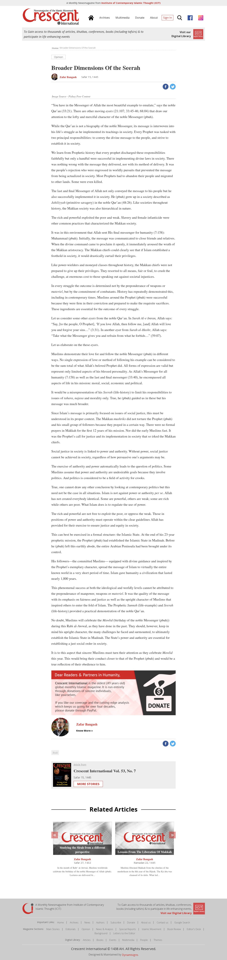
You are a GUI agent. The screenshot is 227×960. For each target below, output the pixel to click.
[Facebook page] (189, 17)
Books (100, 940)
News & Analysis (104, 929)
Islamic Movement (151, 929)
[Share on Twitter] (172, 86)
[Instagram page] (200, 17)
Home (60, 922)
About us (146, 922)
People (144, 940)
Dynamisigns (130, 955)
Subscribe (116, 922)
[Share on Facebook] (165, 86)
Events (112, 940)
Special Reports (127, 929)
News (87, 922)
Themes (158, 940)
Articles (87, 940)
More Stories (88, 784)
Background (101, 933)
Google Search (182, 922)
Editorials (71, 929)
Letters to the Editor (124, 933)
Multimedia (128, 940)
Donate (131, 922)
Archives (74, 922)
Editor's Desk (194, 929)
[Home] (90, 17)
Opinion (86, 929)
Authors (100, 922)
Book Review (174, 929)
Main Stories (53, 929)
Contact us (162, 922)
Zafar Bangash (82, 859)
